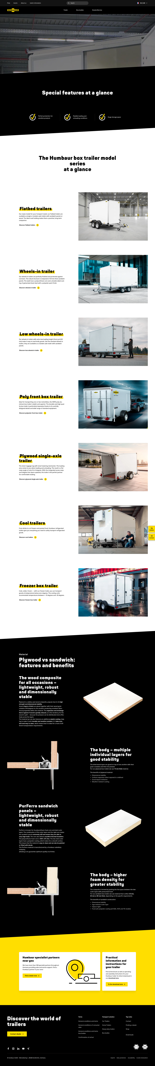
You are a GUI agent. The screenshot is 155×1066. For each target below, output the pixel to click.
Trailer (66, 10)
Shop (127, 1029)
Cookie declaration (142, 1058)
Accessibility (131, 1058)
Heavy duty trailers (108, 1029)
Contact (128, 1021)
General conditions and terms (88, 1021)
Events (15, 3)
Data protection (121, 1058)
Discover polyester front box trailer (31, 413)
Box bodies (80, 10)
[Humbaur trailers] (13, 10)
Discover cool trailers (26, 537)
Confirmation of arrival (86, 1037)
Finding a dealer (131, 1025)
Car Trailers (105, 1021)
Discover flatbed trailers (27, 225)
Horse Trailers (106, 1025)
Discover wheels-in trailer (27, 288)
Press (8, 3)
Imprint (113, 1058)
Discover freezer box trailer (28, 600)
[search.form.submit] (68, 3)
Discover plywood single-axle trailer (31, 479)
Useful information (35, 3)
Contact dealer (15, 1034)
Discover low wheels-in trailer (29, 350)
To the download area (115, 984)
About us (23, 3)
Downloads (129, 1035)
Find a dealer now (31, 975)
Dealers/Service (97, 10)
